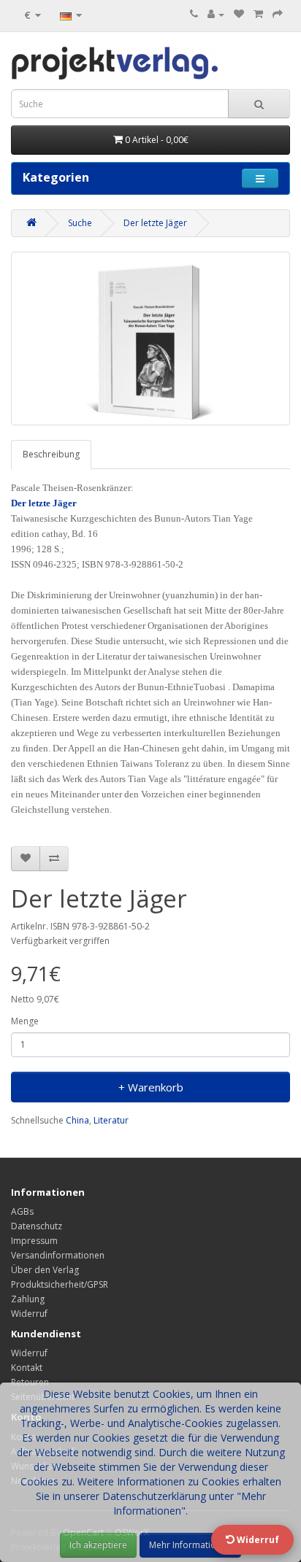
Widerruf (29, 1313)
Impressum (34, 1240)
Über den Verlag (45, 1270)
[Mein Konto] (215, 14)
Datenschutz (36, 1226)
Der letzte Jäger (155, 223)
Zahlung (28, 1299)
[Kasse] (278, 14)
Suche (80, 223)
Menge (25, 1021)
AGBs (22, 1211)
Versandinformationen (57, 1255)
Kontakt (26, 1367)
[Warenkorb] (258, 14)
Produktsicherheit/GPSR (59, 1284)
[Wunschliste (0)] (239, 14)
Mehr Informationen (190, 1545)
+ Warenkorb (150, 1087)
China (77, 1120)
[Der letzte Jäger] (150, 338)
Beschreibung (51, 454)
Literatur (111, 1120)
